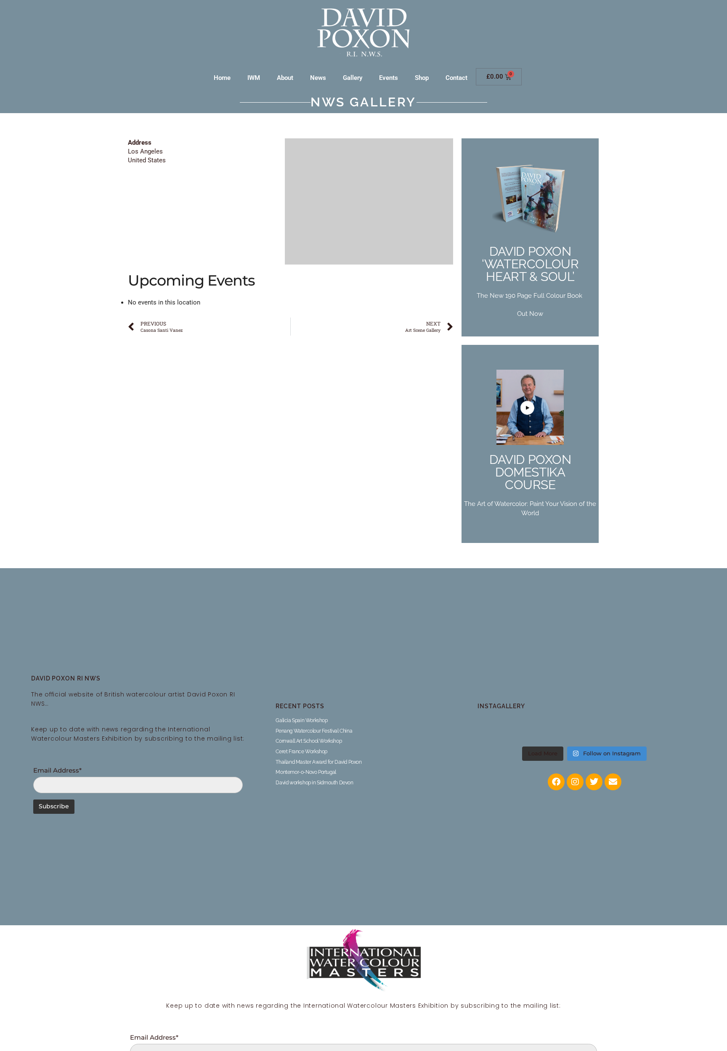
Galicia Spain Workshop (301, 720)
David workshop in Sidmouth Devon (314, 783)
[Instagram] (575, 781)
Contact (456, 78)
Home (222, 78)
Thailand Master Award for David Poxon (318, 762)
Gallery (352, 78)
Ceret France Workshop (301, 751)
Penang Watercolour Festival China (314, 731)
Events (388, 78)
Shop (422, 78)
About (285, 78)
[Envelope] (613, 781)
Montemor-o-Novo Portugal (306, 772)
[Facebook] (556, 781)
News (318, 78)
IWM (253, 78)
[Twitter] (594, 781)
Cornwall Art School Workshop (309, 741)
